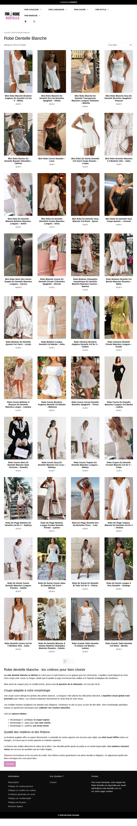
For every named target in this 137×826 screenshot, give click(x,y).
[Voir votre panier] (25, 22)
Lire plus (10, 764)
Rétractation (13, 782)
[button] (34, 22)
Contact (53, 782)
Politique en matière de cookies (22, 790)
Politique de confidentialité (19, 798)
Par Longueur (56, 10)
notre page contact (104, 791)
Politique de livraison (17, 802)
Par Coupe (80, 10)
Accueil (7, 32)
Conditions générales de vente (21, 794)
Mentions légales (15, 806)
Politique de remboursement (20, 786)
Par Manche (31, 16)
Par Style (100, 10)
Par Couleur (31, 10)
